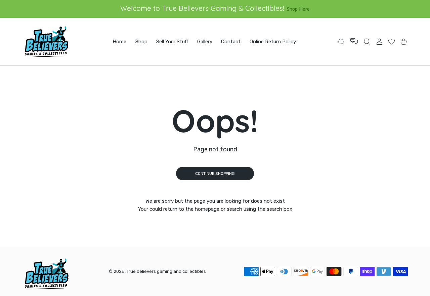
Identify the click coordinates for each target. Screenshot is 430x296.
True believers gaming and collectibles (166, 271)
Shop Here (298, 9)
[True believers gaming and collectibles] (46, 41)
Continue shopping (215, 173)
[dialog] (367, 41)
